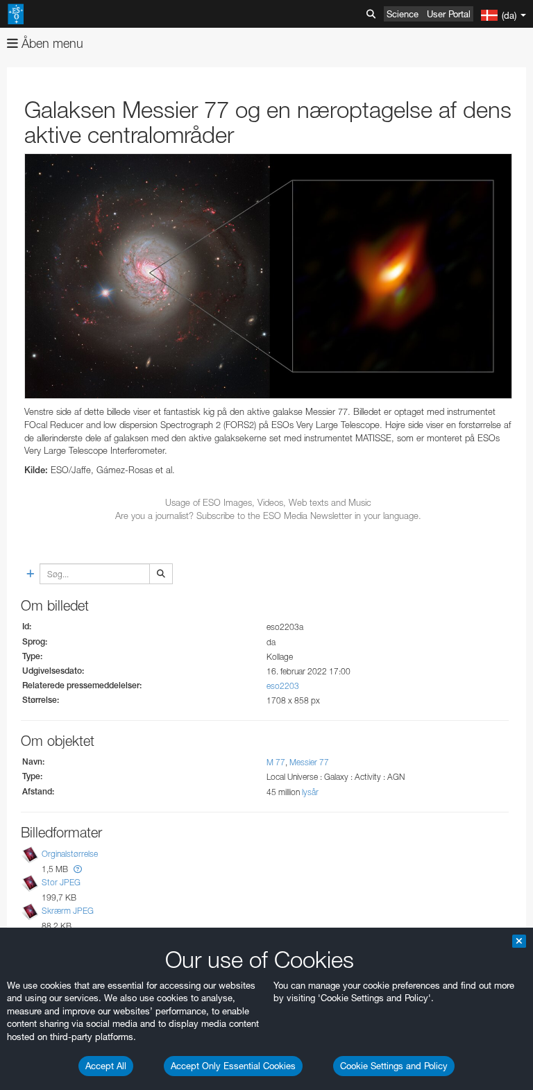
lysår (310, 792)
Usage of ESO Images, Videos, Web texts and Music (268, 502)
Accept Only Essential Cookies (233, 1065)
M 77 (275, 762)
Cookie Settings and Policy (394, 1065)
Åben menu (50, 43)
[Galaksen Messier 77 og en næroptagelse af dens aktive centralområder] (268, 276)
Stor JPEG (61, 882)
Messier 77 (309, 762)
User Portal (449, 13)
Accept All (105, 1065)
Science (402, 13)
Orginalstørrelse (70, 854)
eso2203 (282, 686)
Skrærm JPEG (68, 910)
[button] (78, 869)
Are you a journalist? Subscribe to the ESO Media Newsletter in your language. (268, 515)
